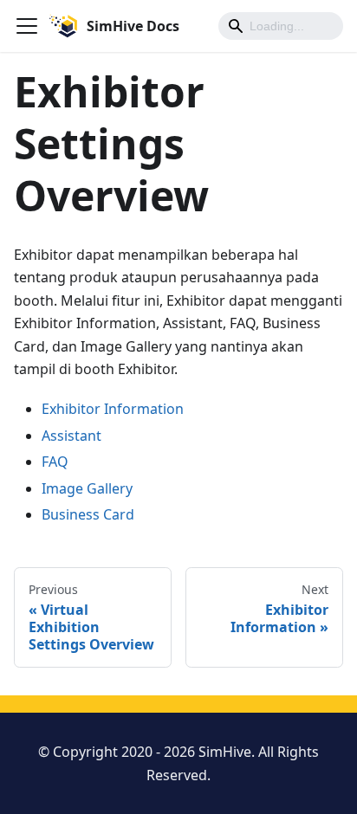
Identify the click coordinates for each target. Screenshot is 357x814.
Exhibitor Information (113, 408)
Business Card (88, 514)
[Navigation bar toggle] (27, 26)
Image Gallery (87, 488)
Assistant (71, 435)
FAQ (55, 461)
